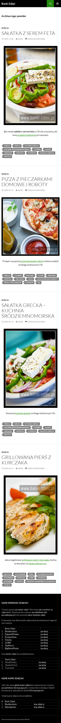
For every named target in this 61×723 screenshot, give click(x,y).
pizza (30, 279)
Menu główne (57, 3)
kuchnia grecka (32, 146)
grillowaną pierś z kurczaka (35, 559)
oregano (8, 153)
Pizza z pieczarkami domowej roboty (27, 181)
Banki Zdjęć (8, 3)
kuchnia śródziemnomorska (17, 149)
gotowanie (20, 574)
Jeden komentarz (36, 468)
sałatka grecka (47, 153)
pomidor (32, 153)
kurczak (21, 578)
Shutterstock (11, 631)
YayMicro (9, 645)
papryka (20, 153)
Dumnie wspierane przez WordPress (15, 719)
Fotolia (8, 640)
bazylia (7, 574)
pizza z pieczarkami (12, 283)
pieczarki (20, 279)
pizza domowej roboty (47, 279)
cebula (7, 146)
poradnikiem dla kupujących (14, 687)
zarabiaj (44, 631)
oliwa (41, 275)
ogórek (37, 149)
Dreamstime (10, 637)
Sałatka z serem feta (28, 33)
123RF (8, 642)
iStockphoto (10, 707)
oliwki (48, 149)
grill (31, 574)
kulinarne (8, 578)
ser (38, 283)
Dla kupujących (36, 690)
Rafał (20, 39)
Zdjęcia (5, 28)
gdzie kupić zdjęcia (23, 685)
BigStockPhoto (12, 648)
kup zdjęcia (39, 704)
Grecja (17, 146)
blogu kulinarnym (37, 563)
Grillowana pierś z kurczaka (26, 460)
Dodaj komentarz (36, 39)
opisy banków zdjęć (36, 615)
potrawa (8, 581)
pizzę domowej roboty (32, 261)
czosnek (18, 275)
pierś (31, 578)
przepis (19, 581)
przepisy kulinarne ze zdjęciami (41, 581)
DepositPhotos (12, 634)
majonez (30, 275)
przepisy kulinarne (26, 135)
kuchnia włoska (45, 574)
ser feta (7, 156)
